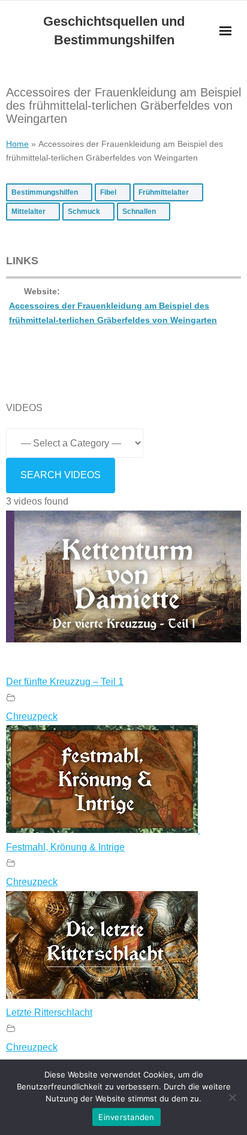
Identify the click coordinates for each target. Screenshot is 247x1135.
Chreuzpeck (32, 716)
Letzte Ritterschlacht (49, 1012)
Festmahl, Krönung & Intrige (65, 847)
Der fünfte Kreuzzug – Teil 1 (64, 682)
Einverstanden (126, 1117)
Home (17, 144)
